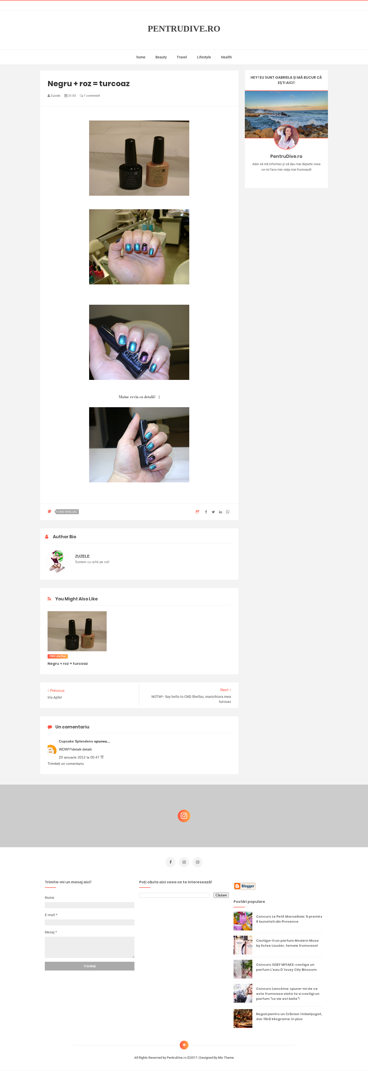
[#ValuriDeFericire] (286, 177)
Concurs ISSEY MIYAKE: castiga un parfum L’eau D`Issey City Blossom (286, 967)
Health (226, 57)
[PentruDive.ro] (293, 177)
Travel (182, 57)
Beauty (161, 57)
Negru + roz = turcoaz (68, 663)
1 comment (91, 95)
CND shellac (67, 511)
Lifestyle (204, 57)
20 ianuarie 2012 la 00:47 (79, 757)
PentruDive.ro (184, 29)
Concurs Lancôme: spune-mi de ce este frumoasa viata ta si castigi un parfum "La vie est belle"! (287, 993)
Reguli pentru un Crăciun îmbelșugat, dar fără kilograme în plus (289, 1016)
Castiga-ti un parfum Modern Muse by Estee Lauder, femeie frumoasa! (287, 943)
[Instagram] (272, 177)
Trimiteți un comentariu (66, 764)
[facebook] (170, 862)
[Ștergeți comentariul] (102, 757)
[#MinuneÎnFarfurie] (279, 177)
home (140, 57)
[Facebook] (301, 177)
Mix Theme (226, 1057)
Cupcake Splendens (76, 741)
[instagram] (184, 862)
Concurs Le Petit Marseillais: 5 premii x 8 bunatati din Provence (289, 919)
